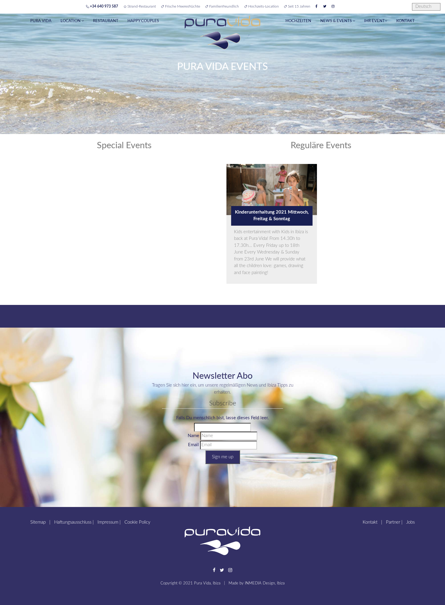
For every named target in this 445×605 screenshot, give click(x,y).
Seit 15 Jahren (298, 6)
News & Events (336, 21)
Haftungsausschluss (72, 522)
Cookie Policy (137, 522)
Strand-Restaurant (141, 6)
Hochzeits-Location (263, 6)
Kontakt (405, 21)
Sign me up (222, 457)
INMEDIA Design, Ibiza (265, 583)
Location (71, 21)
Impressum (107, 522)
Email (193, 445)
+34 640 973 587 (103, 6)
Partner (393, 522)
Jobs (410, 522)
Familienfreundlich (223, 6)
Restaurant (105, 21)
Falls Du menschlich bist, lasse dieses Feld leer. (222, 418)
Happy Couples (143, 21)
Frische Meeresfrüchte (182, 6)
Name (193, 435)
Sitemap (38, 522)
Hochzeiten (298, 21)
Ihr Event (374, 21)
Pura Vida (40, 21)
